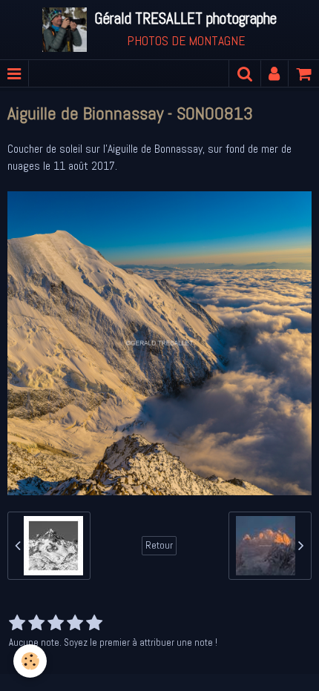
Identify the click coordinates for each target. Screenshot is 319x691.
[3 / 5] (55, 623)
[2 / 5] (36, 623)
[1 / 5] (17, 623)
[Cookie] (30, 661)
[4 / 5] (75, 623)
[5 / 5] (94, 623)
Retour (159, 545)
